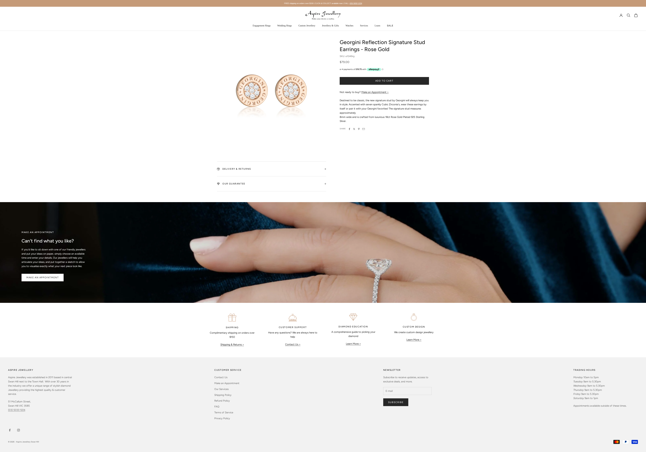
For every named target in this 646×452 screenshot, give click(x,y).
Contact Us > (292, 344)
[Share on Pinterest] (358, 129)
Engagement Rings (262, 25)
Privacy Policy (222, 418)
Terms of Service (223, 412)
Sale (390, 25)
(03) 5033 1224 (356, 3)
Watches (349, 25)
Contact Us (220, 377)
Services (364, 25)
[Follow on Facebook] (9, 430)
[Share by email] (363, 129)
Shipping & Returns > (232, 344)
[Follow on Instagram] (18, 430)
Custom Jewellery (306, 25)
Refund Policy (222, 400)
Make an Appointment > (375, 92)
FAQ (216, 406)
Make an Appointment (42, 277)
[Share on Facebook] (349, 129)
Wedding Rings (284, 25)
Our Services (221, 389)
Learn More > (353, 343)
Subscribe (395, 402)
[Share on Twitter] (354, 129)
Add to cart (384, 81)
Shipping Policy (222, 395)
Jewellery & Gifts (330, 25)
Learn (377, 25)
